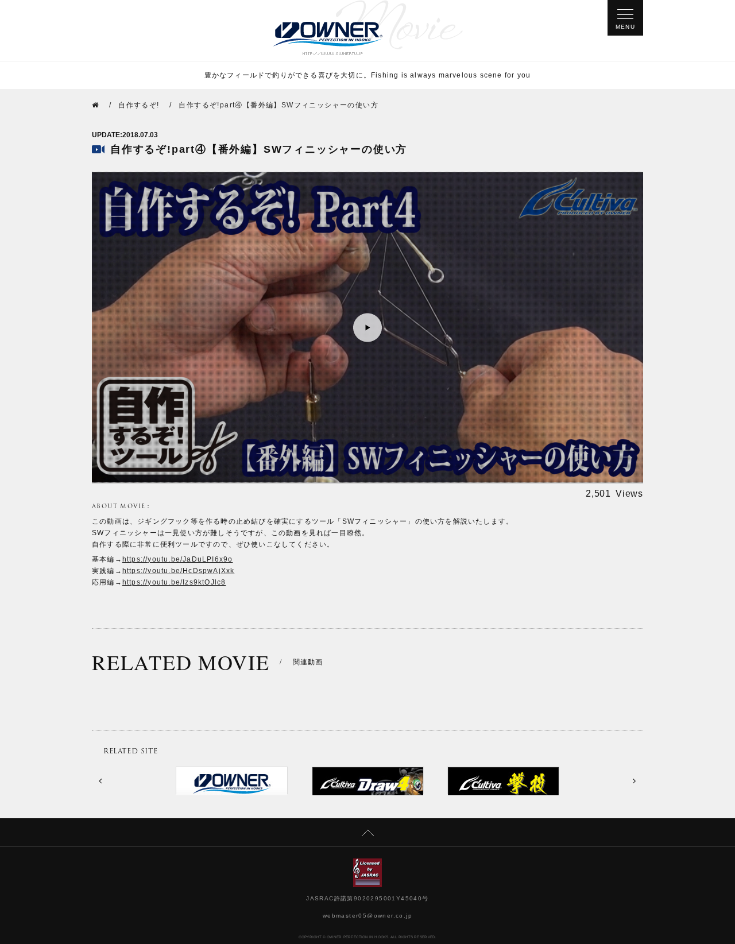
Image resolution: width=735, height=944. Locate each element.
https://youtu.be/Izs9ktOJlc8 (174, 582)
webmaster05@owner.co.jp (367, 915)
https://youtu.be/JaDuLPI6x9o (177, 559)
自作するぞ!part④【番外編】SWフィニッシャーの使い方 (278, 105)
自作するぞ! (138, 105)
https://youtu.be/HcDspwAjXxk (178, 571)
